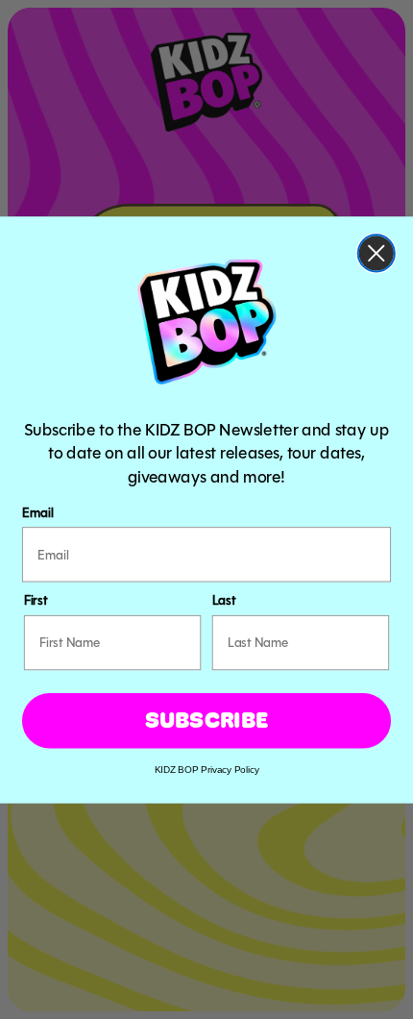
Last (224, 599)
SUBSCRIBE (207, 720)
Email (37, 512)
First (36, 599)
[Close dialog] (376, 253)
